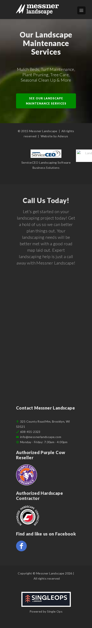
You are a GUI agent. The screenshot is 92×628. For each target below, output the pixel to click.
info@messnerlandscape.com (40, 437)
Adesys (63, 136)
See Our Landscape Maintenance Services (46, 101)
